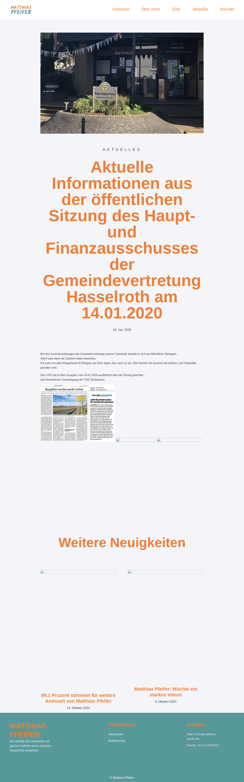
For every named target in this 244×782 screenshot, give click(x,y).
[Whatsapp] (28, 761)
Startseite (120, 9)
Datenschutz (116, 740)
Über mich (150, 9)
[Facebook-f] (12, 761)
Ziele (176, 9)
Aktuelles (200, 9)
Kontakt (227, 9)
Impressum (115, 734)
